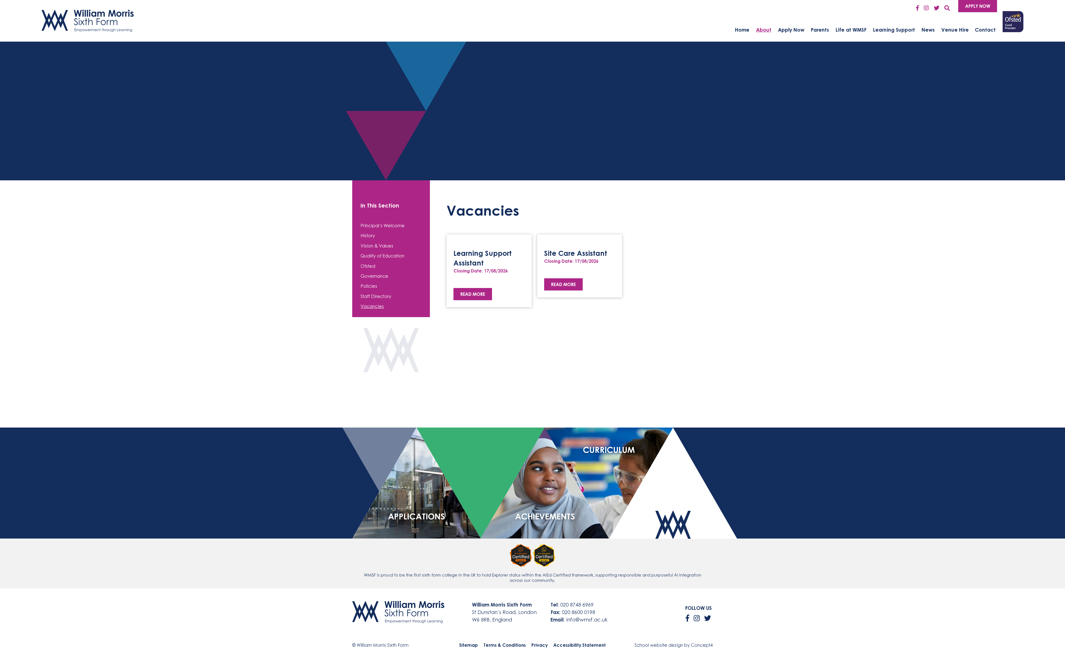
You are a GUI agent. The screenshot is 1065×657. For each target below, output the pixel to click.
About (763, 30)
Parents (820, 30)
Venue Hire (955, 30)
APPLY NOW (977, 6)
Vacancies (372, 306)
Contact (985, 30)
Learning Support (894, 30)
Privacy (539, 645)
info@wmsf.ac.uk (586, 619)
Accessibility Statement (579, 645)
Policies (369, 286)
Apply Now (791, 30)
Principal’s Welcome (383, 225)
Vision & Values (377, 246)
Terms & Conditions (504, 645)
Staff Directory (376, 296)
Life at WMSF (851, 30)
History (368, 235)
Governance (374, 276)
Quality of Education (382, 256)
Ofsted (368, 266)
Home (742, 30)
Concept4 (702, 645)
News (928, 30)
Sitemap (468, 645)
